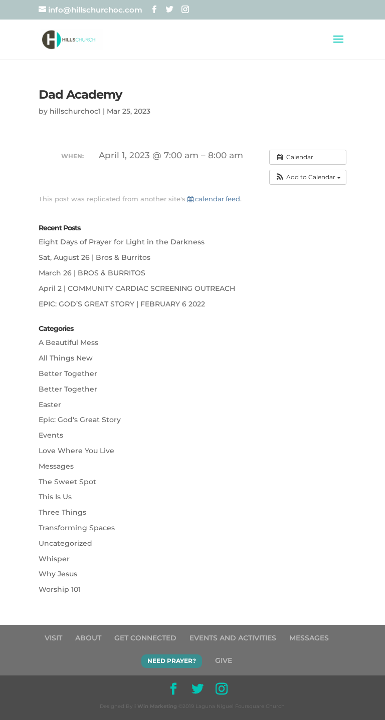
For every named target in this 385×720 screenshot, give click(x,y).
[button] (308, 177)
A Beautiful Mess (68, 342)
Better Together (68, 373)
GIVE (223, 660)
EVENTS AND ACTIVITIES (232, 637)
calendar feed (217, 199)
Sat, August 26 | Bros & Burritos (94, 257)
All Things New (66, 358)
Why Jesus (58, 573)
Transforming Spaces (77, 527)
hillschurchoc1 (75, 111)
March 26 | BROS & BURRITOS (92, 272)
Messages (56, 466)
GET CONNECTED (145, 637)
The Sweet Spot (67, 481)
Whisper (54, 558)
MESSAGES (309, 637)
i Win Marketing (155, 706)
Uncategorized (65, 543)
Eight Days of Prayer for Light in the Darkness (122, 241)
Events (51, 435)
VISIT (53, 637)
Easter (50, 404)
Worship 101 (60, 589)
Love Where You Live (76, 450)
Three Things (62, 512)
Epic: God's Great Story (80, 419)
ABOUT (88, 637)
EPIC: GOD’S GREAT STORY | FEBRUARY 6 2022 (122, 303)
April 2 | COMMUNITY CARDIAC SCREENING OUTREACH (137, 288)
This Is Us (55, 496)
